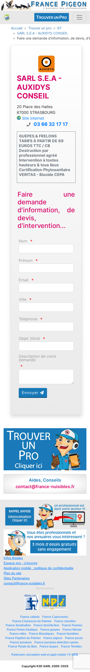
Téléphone (28, 319)
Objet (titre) (29, 338)
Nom (23, 241)
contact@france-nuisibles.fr (24, 583)
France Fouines (72, 625)
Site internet (33, 118)
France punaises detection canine (56, 642)
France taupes (49, 646)
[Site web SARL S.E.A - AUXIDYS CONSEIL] (46, 63)
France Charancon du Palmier (32, 621)
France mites (18, 633)
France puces (74, 638)
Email (24, 280)
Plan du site (12, 573)
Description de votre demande (37, 358)
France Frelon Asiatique (22, 629)
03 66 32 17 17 (51, 124)
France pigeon (52, 638)
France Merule (72, 629)
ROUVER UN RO (51, 17)
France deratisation (18, 625)
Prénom (26, 260)
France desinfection (46, 625)
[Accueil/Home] (7, 17)
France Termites (71, 646)
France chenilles (65, 621)
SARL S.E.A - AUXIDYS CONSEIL (42, 33)
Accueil (16, 28)
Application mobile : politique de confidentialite (38, 568)
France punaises (21, 642)
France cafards (30, 616)
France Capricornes (55, 616)
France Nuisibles (68, 633)
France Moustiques (41, 633)
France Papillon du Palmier (23, 638)
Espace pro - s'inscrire (20, 563)
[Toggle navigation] (79, 17)
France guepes (50, 629)
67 (59, 28)
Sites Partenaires (17, 578)
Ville (22, 299)
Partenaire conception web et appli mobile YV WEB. (45, 654)
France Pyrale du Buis (22, 646)
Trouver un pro (39, 28)
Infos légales (13, 558)
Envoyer (31, 392)
